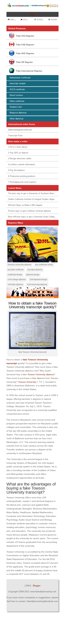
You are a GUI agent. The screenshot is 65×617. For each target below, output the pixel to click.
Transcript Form (15, 135)
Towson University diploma (40, 374)
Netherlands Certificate (20, 77)
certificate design (15, 275)
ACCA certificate (17, 89)
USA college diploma (17, 279)
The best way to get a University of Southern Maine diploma (35, 193)
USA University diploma (37, 284)
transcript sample (17, 83)
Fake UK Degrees (24, 62)
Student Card (16, 107)
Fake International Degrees (29, 71)
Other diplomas (17, 118)
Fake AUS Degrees (25, 53)
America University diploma (19, 265)
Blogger (37, 585)
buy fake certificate (16, 270)
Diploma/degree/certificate (20, 130)
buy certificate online (44, 265)
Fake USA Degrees (25, 36)
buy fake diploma (35, 270)
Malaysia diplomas (18, 113)
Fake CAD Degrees (25, 44)
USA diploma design (38, 279)
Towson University (27, 382)
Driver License (16, 95)
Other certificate (17, 101)
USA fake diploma (15, 284)
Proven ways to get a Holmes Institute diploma (29, 211)
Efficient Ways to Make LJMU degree (25, 205)
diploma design (32, 275)
